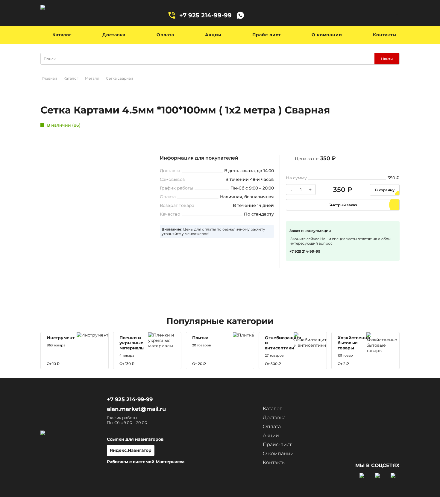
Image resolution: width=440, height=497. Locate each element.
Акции (213, 34)
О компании (327, 34)
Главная (49, 78)
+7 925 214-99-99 (205, 15)
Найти (387, 59)
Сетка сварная (119, 78)
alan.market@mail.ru (136, 409)
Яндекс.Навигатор (130, 450)
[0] (387, 15)
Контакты (385, 34)
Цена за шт (315, 158)
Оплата (165, 34)
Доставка (113, 34)
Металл (92, 78)
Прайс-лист (266, 34)
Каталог (62, 34)
